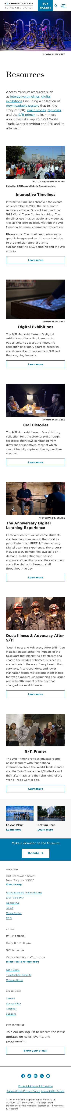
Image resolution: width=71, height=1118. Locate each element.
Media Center (14, 913)
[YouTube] (48, 1076)
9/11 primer (26, 114)
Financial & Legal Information (35, 1086)
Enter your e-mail (35, 1050)
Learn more (35, 260)
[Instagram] (35, 1076)
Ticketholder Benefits (18, 974)
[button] (62, 6)
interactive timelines (25, 96)
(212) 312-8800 (15, 897)
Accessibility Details (52, 1091)
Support (11, 1013)
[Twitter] (42, 1076)
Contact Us (12, 902)
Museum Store (14, 980)
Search (57, 7)
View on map (14, 884)
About (9, 907)
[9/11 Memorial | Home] (19, 5)
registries (54, 110)
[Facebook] (23, 1076)
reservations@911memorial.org (24, 892)
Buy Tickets (45, 5)
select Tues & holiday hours (22, 961)
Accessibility (13, 1003)
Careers (10, 998)
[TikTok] (29, 1076)
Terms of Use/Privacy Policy (23, 1091)
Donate (33, 853)
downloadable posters (22, 105)
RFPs (9, 918)
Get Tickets (13, 969)
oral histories (36, 110)
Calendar (11, 1008)
